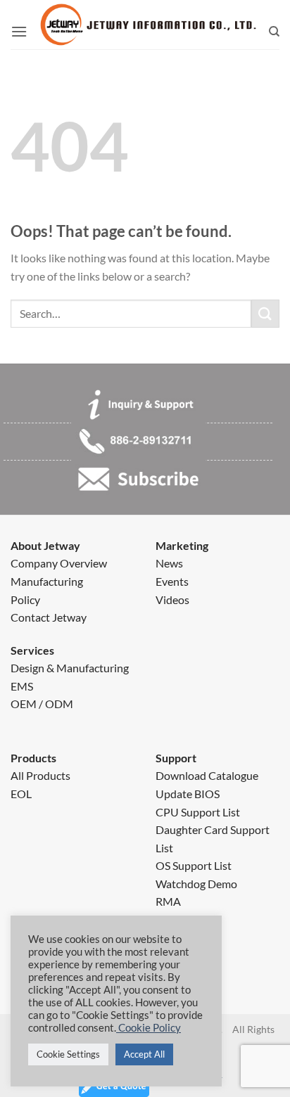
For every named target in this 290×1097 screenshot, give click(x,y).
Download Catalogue (207, 775)
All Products (40, 775)
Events (172, 581)
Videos (172, 599)
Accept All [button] (144, 1054)
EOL (21, 793)
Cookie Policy (148, 1028)
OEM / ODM (42, 703)
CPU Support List (198, 812)
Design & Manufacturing (70, 667)
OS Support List (194, 865)
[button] (19, 31)
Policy (25, 599)
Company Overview (59, 563)
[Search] (274, 31)
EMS (22, 686)
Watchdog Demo (196, 883)
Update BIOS (188, 793)
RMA (168, 901)
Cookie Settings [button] (68, 1054)
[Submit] (265, 313)
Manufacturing (47, 581)
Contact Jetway (49, 617)
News (169, 563)
